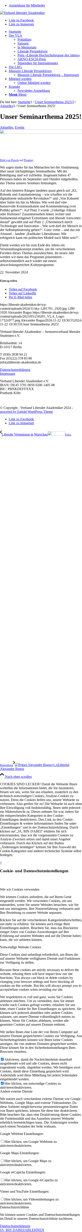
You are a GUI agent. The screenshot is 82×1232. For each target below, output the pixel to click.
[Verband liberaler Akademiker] (22, 13)
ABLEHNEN (34, 1230)
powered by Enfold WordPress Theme (26, 412)
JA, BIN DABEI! (12, 1230)
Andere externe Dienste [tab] (16, 1091)
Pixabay (28, 160)
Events (19, 127)
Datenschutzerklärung (15, 370)
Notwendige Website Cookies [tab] (20, 947)
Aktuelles (6, 127)
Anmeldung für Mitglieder (27, 5)
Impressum (7, 373)
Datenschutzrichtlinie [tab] (14, 1207)
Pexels (15, 160)
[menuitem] (45, 5)
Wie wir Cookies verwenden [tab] (19, 889)
